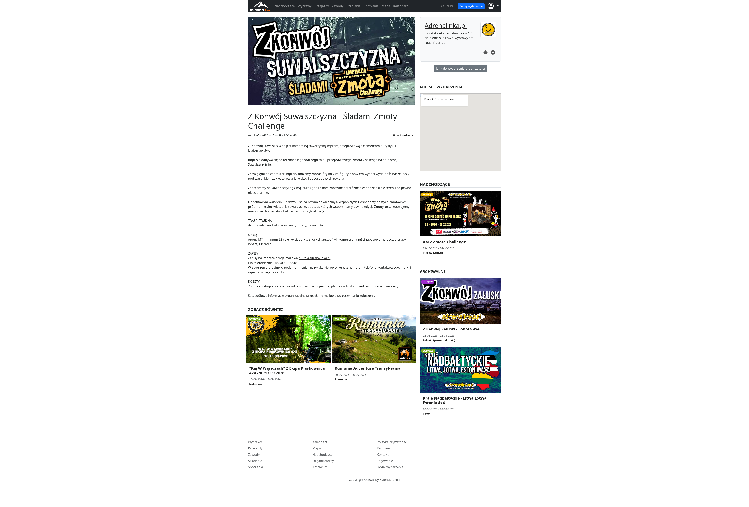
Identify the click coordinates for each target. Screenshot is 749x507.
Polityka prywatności (392, 442)
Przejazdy (322, 6)
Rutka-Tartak (405, 135)
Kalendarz (400, 6)
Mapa (386, 6)
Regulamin (385, 448)
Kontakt (383, 454)
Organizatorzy (323, 461)
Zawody (337, 6)
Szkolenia (354, 6)
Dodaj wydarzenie (471, 6)
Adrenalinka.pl (446, 25)
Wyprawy (304, 6)
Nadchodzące (285, 6)
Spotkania (371, 6)
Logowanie (385, 461)
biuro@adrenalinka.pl (314, 258)
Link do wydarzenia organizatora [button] (460, 68)
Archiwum (319, 467)
